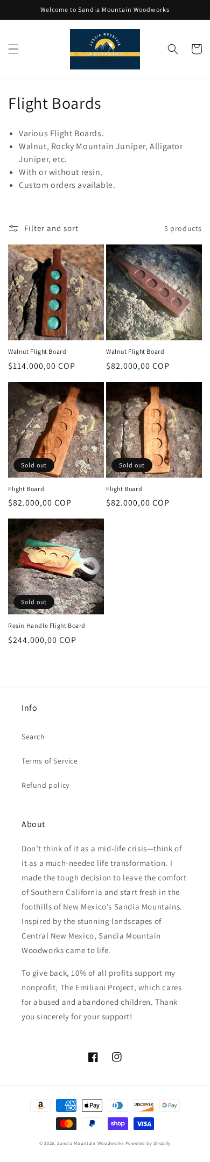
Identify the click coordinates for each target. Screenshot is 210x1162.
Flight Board (26, 489)
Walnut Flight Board (37, 351)
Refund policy (45, 785)
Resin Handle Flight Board (47, 625)
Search (33, 736)
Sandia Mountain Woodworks (90, 1143)
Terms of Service (50, 761)
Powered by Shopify (148, 1143)
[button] (13, 49)
